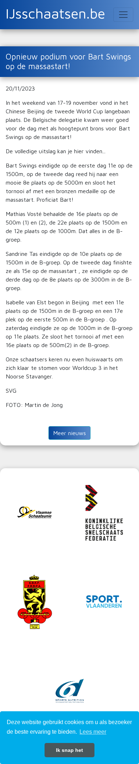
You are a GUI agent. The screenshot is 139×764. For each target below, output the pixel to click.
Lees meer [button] (92, 732)
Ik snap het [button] (69, 750)
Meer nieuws (69, 433)
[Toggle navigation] (123, 14)
